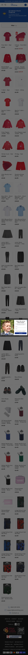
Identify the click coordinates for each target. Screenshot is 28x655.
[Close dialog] (26, 320)
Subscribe (20, 333)
